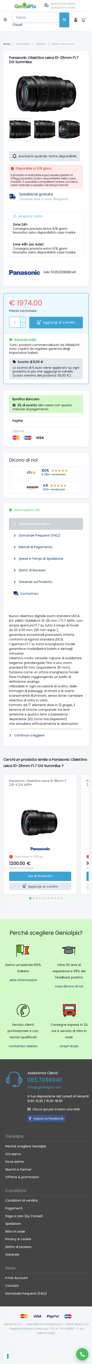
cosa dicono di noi (69, 986)
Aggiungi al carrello (59, 322)
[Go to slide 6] (46, 898)
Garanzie (12, 1254)
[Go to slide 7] (49, 898)
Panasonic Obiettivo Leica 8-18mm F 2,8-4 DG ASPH (37, 783)
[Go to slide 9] (55, 898)
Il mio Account (16, 1278)
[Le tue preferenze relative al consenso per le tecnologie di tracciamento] (8, 1356)
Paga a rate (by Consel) (24, 1216)
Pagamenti (14, 1208)
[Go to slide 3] (37, 898)
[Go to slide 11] (62, 898)
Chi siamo (13, 1154)
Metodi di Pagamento (35, 547)
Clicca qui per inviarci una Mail (55, 1109)
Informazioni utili (27, 510)
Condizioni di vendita (21, 1200)
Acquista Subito (30, 216)
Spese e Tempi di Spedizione (41, 558)
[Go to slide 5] (43, 898)
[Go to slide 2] (33, 898)
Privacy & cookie (18, 1239)
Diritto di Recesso (32, 570)
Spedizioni (13, 1223)
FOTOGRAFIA (23, 44)
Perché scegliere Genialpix (25, 1146)
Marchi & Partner (18, 1169)
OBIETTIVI (41, 44)
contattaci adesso (23, 1046)
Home (6, 44)
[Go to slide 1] (30, 898)
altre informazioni (23, 980)
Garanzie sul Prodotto (35, 582)
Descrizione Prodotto (35, 524)
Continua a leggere (29, 735)
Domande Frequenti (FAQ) (39, 535)
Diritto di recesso (18, 1247)
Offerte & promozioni (22, 1177)
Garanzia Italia (25, 340)
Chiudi (17, 25)
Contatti (12, 1285)
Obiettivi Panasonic (63, 44)
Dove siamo (14, 1161)
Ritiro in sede (15, 1231)
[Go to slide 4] (40, 898)
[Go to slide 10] (58, 898)
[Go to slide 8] (52, 898)
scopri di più (69, 1046)
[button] (20, 129)
